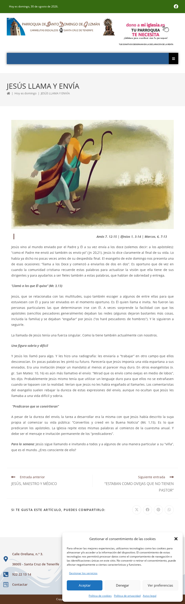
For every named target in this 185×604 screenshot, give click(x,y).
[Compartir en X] (136, 509)
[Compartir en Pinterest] (158, 509)
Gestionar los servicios (83, 573)
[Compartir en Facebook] (147, 509)
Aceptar (85, 585)
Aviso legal (149, 596)
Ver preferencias (160, 585)
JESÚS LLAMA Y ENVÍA (55, 93)
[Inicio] (8, 93)
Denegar (122, 585)
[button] (176, 538)
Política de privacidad (127, 596)
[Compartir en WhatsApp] (169, 509)
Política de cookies (100, 596)
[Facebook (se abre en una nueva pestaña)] (175, 6)
